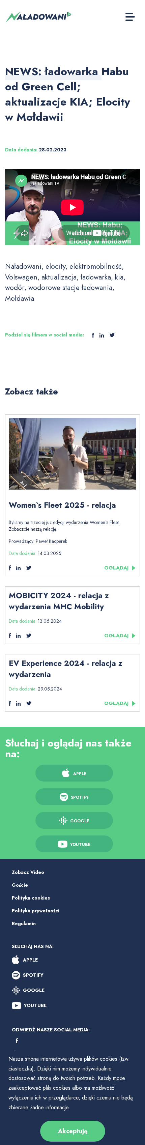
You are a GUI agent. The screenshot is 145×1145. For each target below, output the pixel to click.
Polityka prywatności (35, 910)
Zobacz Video (28, 872)
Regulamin (24, 923)
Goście (20, 885)
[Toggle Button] (130, 17)
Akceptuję (72, 1131)
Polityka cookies (31, 897)
